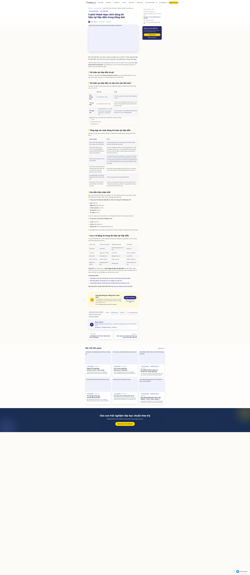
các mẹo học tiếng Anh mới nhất (120, 286)
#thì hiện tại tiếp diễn (93, 316)
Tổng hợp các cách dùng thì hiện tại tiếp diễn (151, 17)
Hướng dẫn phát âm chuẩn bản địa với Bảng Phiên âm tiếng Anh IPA (109, 283)
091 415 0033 (151, 2)
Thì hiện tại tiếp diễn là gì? (149, 11)
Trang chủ (90, 8)
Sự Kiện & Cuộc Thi (154, 366)
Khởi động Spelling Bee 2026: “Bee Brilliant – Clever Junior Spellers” (151, 398)
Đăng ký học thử (173, 2)
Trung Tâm (116, 2)
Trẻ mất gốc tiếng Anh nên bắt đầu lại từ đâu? (93, 396)
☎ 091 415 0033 (152, 37)
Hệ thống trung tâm (106, 327)
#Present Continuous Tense (95, 314)
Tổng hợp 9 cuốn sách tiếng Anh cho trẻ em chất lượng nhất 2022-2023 (110, 278)
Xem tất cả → (161, 348)
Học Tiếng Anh (104, 11)
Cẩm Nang (139, 2)
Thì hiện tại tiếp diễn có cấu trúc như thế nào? (152, 14)
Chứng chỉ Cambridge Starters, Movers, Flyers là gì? (95, 369)
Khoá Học (108, 2)
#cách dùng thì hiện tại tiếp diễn (96, 312)
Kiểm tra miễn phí (130, 297)
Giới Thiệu (100, 2)
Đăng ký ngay (152, 34)
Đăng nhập (163, 2)
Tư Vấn (124, 2)
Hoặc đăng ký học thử (130, 301)
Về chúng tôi (98, 327)
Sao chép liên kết (133, 312)
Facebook (115, 312)
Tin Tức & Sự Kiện (97, 8)
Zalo (123, 312)
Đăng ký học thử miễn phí (125, 424)
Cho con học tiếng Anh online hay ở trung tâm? (121, 369)
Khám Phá (131, 2)
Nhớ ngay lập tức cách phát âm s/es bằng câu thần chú (106, 280)
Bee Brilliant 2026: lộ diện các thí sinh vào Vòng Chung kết (149, 370)
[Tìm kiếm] (156, 2)
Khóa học (114, 327)
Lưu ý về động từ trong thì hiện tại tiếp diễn (151, 23)
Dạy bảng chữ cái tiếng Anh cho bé (124, 396)
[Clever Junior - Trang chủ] (90, 2)
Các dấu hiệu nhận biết (148, 20)
